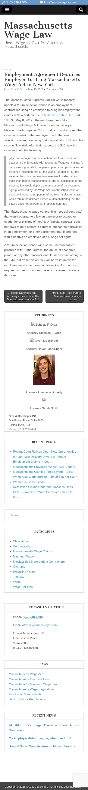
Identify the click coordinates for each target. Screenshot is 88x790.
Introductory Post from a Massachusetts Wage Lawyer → (66, 296)
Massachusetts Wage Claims (32, 551)
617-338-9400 (33, 617)
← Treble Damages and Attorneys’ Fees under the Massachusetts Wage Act (23, 296)
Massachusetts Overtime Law (29, 679)
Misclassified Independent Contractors (39, 561)
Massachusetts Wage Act (26, 674)
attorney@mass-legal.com (40, 625)
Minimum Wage (23, 556)
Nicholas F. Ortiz (16, 89)
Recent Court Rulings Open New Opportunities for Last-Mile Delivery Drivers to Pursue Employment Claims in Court (44, 456)
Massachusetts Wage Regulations (31, 689)
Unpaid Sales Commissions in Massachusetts (42, 746)
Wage (7, 69)
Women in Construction (29, 482)
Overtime (19, 566)
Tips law (18, 576)
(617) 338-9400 (16, 2)
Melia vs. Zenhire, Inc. (59, 115)
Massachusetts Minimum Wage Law (33, 684)
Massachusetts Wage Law (38, 30)
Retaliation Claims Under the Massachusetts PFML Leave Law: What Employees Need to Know (43, 492)
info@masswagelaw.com (61, 2)
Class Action (21, 541)
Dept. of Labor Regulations (27, 699)
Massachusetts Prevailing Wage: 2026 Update (44, 466)
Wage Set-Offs (23, 587)
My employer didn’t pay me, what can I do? (40, 738)
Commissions (22, 546)
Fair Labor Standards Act (26, 694)
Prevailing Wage (24, 571)
